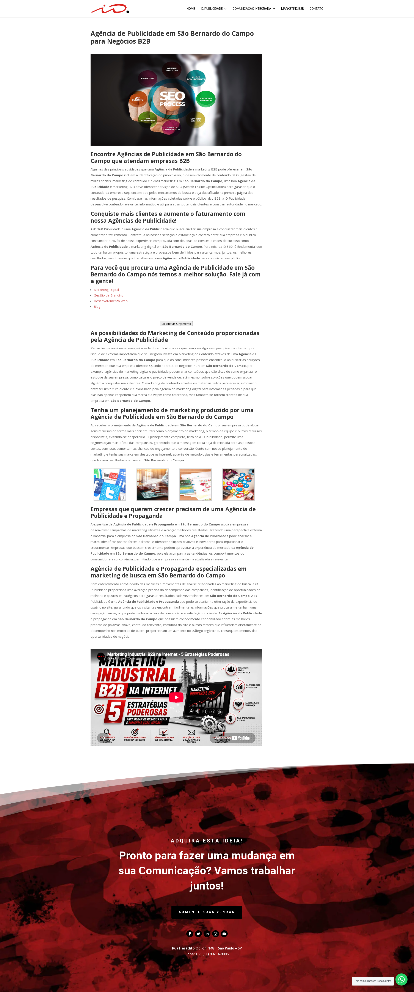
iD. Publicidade (212, 8)
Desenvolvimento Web (111, 301)
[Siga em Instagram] (215, 933)
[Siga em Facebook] (189, 933)
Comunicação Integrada (252, 8)
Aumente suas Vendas (207, 912)
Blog (97, 306)
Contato (316, 8)
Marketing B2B (292, 8)
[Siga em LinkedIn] (207, 933)
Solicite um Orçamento (176, 324)
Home (191, 8)
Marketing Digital (106, 289)
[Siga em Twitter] (198, 933)
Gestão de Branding (109, 295)
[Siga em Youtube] (224, 933)
